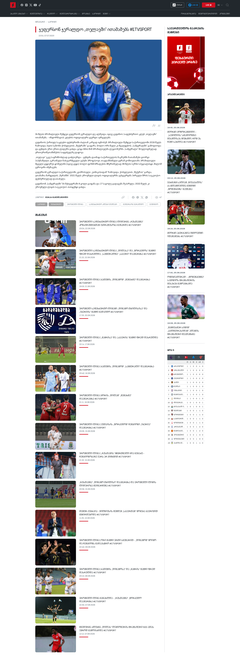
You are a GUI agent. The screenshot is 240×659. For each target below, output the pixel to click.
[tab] (171, 357)
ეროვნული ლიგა (75, 204)
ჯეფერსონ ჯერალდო (133, 204)
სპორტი (52, 22)
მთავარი (40, 22)
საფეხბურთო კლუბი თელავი (103, 204)
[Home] (13, 5)
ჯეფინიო (153, 204)
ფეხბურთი (56, 204)
